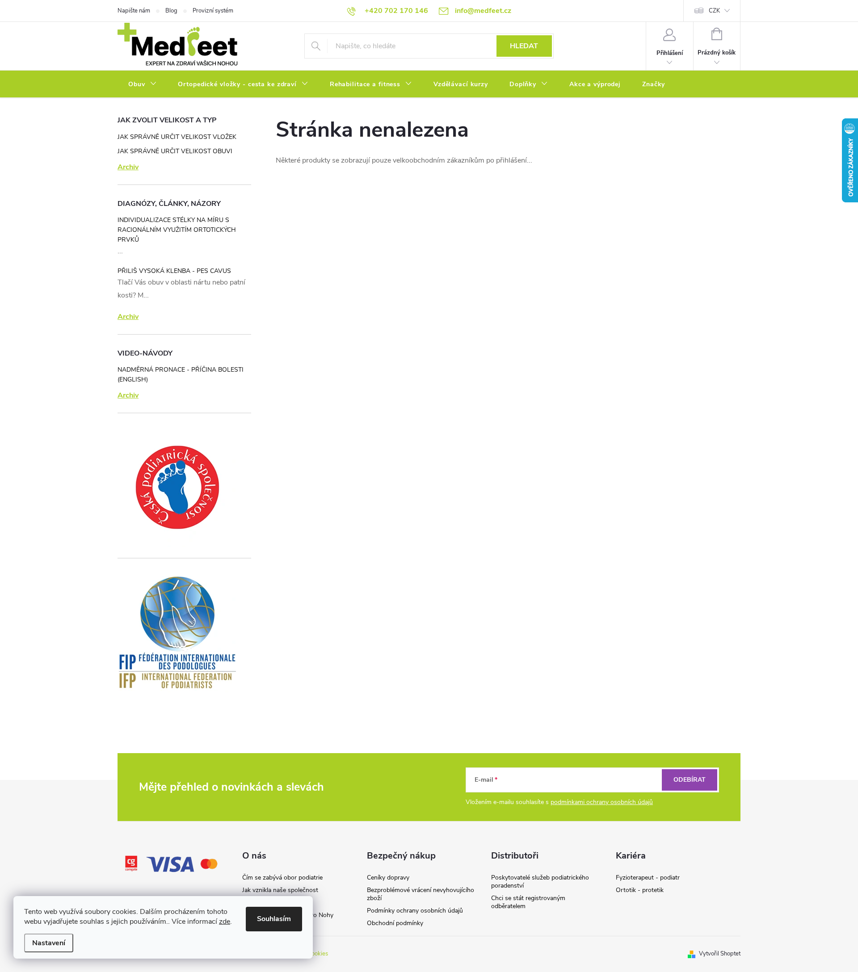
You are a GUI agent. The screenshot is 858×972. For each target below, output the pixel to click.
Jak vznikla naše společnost (280, 890)
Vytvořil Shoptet (719, 954)
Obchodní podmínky (395, 923)
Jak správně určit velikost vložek (177, 137)
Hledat (524, 46)
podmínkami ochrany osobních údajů (602, 802)
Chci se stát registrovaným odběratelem (528, 902)
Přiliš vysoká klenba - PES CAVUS (174, 271)
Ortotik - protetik (640, 890)
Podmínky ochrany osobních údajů (415, 910)
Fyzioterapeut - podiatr (648, 877)
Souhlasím (274, 919)
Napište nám (134, 11)
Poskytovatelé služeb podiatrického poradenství (540, 881)
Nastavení (48, 943)
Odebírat (689, 779)
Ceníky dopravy (388, 877)
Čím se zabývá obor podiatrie (282, 877)
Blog (171, 11)
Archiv (128, 167)
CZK (714, 11)
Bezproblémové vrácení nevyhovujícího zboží (420, 894)
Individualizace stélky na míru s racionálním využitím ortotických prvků (177, 230)
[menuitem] (142, 84)
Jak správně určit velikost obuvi (175, 151)
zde (224, 921)
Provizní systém (213, 11)
